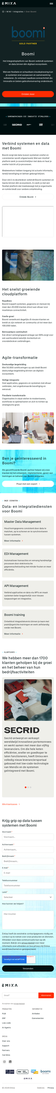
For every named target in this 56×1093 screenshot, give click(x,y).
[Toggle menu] (51, 3)
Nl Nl (9, 11)
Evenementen (38, 1018)
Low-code (6, 1023)
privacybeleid (28, 943)
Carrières (6, 1055)
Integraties (18, 11)
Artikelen (36, 1013)
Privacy (51, 1088)
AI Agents (6, 1027)
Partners (6, 1050)
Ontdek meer (28, 94)
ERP (3, 1018)
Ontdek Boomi (26, 197)
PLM (4, 1013)
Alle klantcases (9, 804)
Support (5, 1046)
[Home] (3, 11)
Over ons (6, 1041)
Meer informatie (12, 540)
